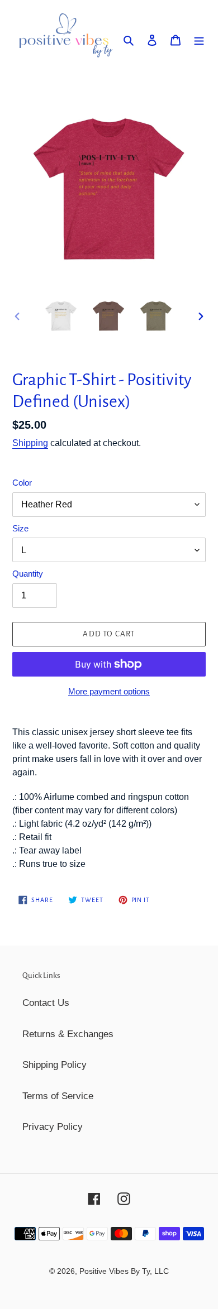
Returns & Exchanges (67, 1034)
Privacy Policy (52, 1126)
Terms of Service (57, 1096)
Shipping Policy (54, 1064)
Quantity (27, 573)
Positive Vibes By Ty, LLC (124, 1271)
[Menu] (199, 39)
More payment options (109, 691)
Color (22, 482)
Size (20, 528)
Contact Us (45, 1003)
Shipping (30, 443)
